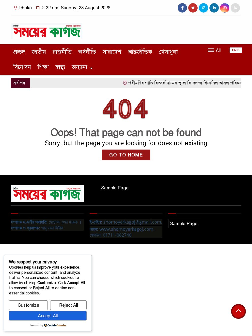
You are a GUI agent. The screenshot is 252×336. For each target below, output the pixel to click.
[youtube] (224, 8)
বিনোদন (22, 67)
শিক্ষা (43, 67)
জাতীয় (39, 52)
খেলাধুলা (168, 52)
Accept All (48, 316)
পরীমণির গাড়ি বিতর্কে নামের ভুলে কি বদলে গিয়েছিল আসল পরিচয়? (181, 83)
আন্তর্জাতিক (140, 52)
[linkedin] (214, 8)
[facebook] (182, 8)
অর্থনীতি (87, 52)
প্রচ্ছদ (19, 52)
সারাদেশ (112, 52)
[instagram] (203, 8)
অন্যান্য (79, 67)
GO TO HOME (126, 155)
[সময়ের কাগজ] (47, 28)
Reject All (68, 305)
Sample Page (114, 188)
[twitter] (193, 8)
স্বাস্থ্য (60, 67)
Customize (28, 305)
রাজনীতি (62, 52)
